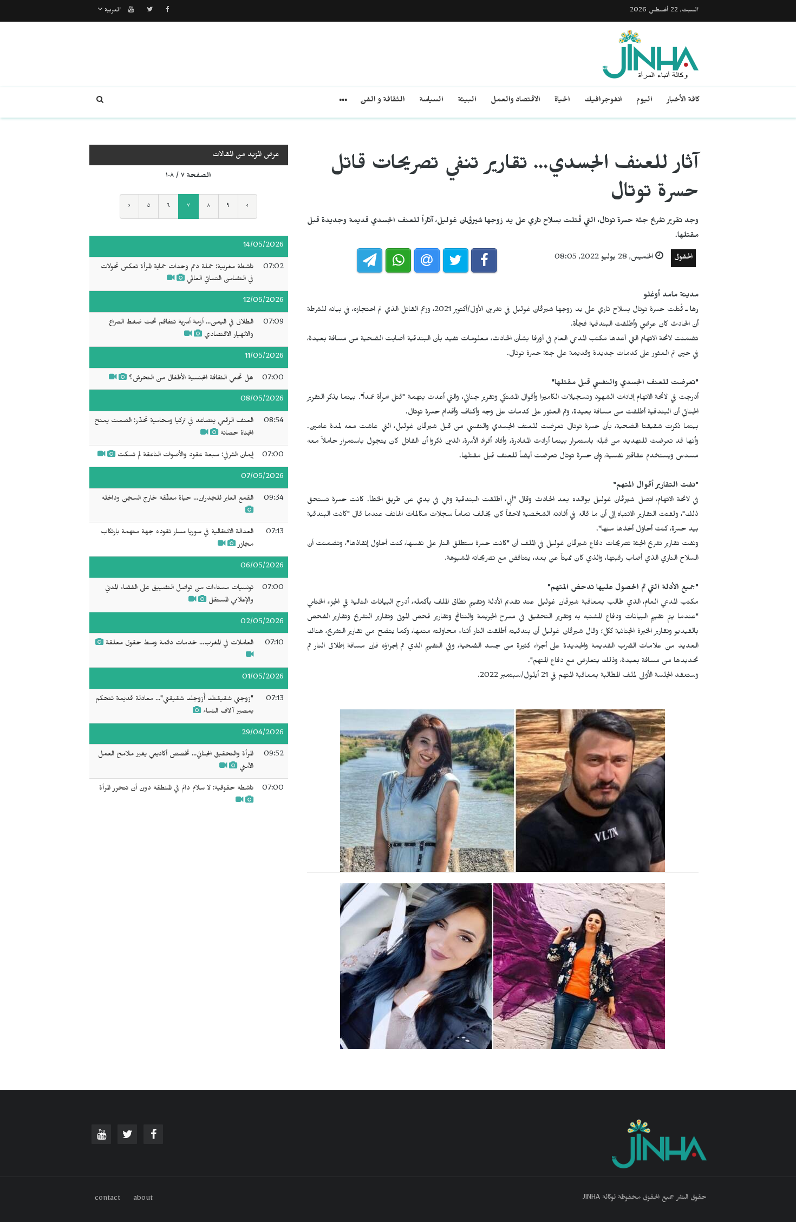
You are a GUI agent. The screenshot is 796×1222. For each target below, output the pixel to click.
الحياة (562, 101)
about (143, 1199)
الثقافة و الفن (382, 101)
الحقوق (683, 258)
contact (107, 1199)
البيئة (467, 101)
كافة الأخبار (683, 101)
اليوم (644, 101)
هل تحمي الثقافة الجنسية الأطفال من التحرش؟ (191, 378)
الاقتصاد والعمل (515, 101)
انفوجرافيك (603, 101)
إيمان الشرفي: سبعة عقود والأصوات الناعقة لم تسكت (185, 455)
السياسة (431, 101)
